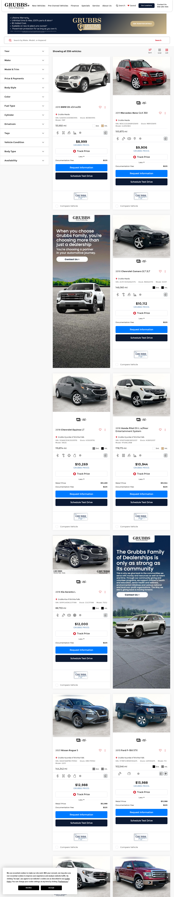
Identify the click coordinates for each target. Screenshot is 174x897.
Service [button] (96, 5)
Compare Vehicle (69, 206)
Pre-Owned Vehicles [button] (58, 5)
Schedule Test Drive (81, 176)
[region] (81, 160)
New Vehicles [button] (38, 5)
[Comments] (105, 133)
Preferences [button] (63, 882)
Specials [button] (86, 5)
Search (158, 40)
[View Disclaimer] (80, 133)
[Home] (28, 6)
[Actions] (105, 107)
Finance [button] (75, 5)
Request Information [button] (81, 167)
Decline (29, 888)
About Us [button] (106, 5)
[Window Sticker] (165, 773)
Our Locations (146, 5)
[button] (107, 78)
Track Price (83, 151)
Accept (51, 888)
